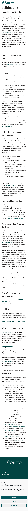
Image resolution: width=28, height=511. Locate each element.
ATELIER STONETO (8, 32)
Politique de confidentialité (18, 509)
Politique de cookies (8, 509)
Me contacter (5, 474)
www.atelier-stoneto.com (8, 22)
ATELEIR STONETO (8, 346)
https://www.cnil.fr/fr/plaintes (13, 436)
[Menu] (25, 2)
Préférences (14, 505)
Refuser (14, 501)
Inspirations (5, 472)
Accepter (14, 497)
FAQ (3, 469)
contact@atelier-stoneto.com (15, 218)
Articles (4, 470)
